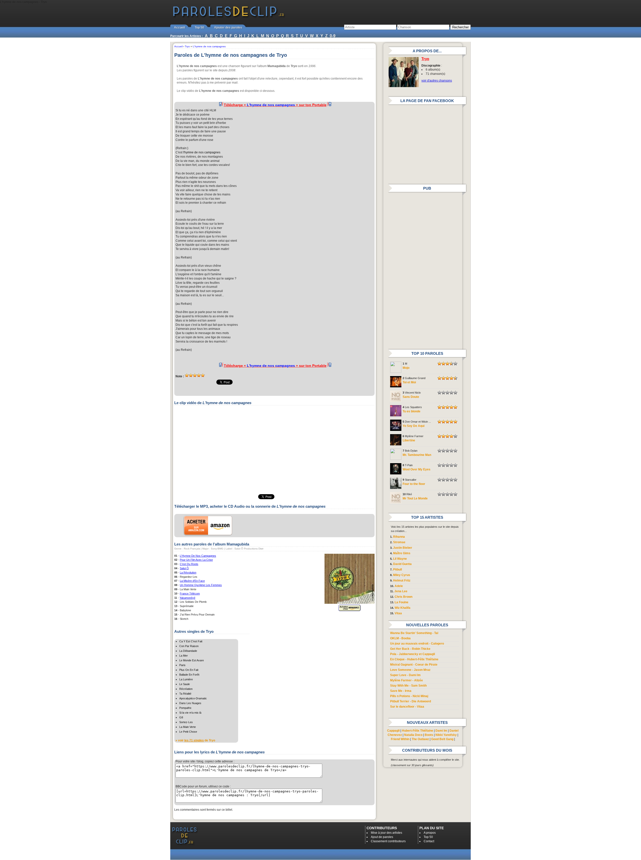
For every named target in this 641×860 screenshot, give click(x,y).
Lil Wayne (400, 558)
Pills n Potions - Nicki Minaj (409, 696)
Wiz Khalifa (402, 608)
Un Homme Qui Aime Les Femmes (201, 585)
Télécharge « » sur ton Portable (275, 105)
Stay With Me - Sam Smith (408, 685)
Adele (399, 586)
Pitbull (397, 569)
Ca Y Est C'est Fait (190, 641)
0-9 (333, 36)
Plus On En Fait (188, 669)
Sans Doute (411, 397)
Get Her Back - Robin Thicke (410, 649)
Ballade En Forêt (189, 674)
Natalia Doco (413, 735)
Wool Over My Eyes (416, 469)
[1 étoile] (187, 375)
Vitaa (398, 613)
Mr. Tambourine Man (417, 455)
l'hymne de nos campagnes (201, 152)
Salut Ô (184, 568)
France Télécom (190, 593)
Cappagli (393, 730)
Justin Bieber (402, 547)
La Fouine (401, 602)
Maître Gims (401, 553)
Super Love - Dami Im (405, 675)
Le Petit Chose (188, 731)
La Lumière (186, 679)
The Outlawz (420, 739)
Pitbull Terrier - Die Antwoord (410, 701)
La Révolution (188, 572)
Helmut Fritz (401, 580)
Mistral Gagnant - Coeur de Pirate (413, 664)
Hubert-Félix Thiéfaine (417, 730)
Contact (429, 841)
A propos (430, 832)
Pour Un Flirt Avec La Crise (196, 559)
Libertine (409, 440)
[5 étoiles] (203, 375)
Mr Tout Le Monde (415, 498)
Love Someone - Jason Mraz (410, 670)
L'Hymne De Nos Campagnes (198, 555)
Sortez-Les (186, 722)
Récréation (186, 688)
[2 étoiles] (191, 375)
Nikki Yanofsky (446, 735)
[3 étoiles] (195, 375)
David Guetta (402, 564)
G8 (181, 717)
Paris (182, 665)
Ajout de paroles (382, 837)
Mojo (406, 368)
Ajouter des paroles (228, 27)
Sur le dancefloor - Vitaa (407, 706)
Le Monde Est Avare (191, 660)
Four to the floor (414, 484)
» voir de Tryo (195, 740)
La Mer (183, 655)
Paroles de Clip (228, 17)
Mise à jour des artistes (386, 832)
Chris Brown (403, 597)
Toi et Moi (409, 382)
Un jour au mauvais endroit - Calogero (417, 643)
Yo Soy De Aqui (413, 426)
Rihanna (399, 536)
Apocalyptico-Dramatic (193, 698)
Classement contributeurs (388, 841)
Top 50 (199, 27)
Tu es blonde (411, 411)
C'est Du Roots (189, 563)
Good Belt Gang (442, 739)
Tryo (425, 59)
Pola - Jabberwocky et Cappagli (412, 654)
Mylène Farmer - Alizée (406, 680)
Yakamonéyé (187, 597)
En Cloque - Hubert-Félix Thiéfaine (414, 659)
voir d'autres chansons (436, 80)
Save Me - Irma (400, 691)
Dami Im (441, 730)
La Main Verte (187, 726)
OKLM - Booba (400, 638)
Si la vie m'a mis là (190, 712)
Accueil (179, 27)
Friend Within (400, 739)
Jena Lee (400, 591)
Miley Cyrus (401, 575)
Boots (429, 735)
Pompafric (185, 707)
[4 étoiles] (199, 375)
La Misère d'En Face (192, 580)
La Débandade (188, 650)
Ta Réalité (185, 693)
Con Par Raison (189, 646)
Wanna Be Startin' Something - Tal (414, 633)
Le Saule (184, 684)
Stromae (399, 542)
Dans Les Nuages (190, 703)
